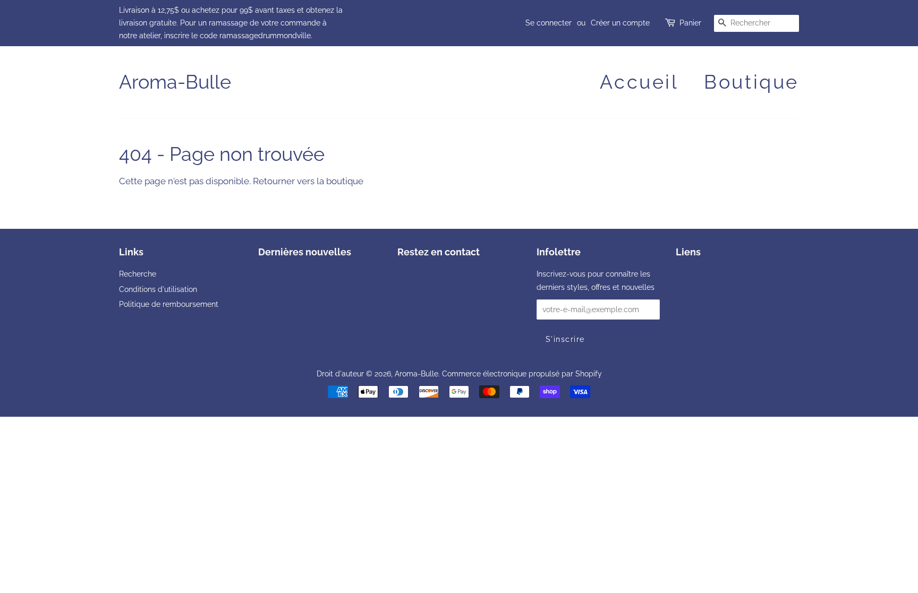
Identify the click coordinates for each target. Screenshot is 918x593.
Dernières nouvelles (304, 251)
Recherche (137, 273)
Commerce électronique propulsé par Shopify (522, 373)
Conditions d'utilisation (158, 289)
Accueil (639, 82)
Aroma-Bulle (175, 82)
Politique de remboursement (168, 303)
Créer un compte (620, 23)
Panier (690, 23)
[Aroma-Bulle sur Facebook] (403, 275)
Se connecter (548, 23)
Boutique (751, 82)
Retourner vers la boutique (308, 181)
